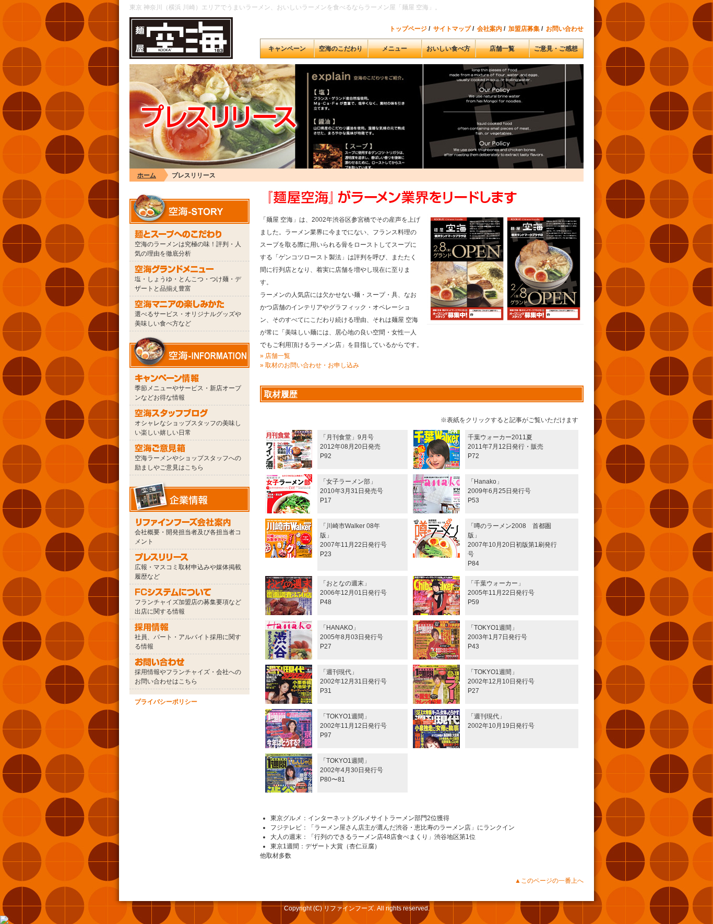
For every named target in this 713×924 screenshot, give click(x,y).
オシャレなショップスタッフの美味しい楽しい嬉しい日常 (188, 427)
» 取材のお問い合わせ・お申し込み (309, 365)
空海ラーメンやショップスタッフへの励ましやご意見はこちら (188, 462)
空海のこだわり (341, 48)
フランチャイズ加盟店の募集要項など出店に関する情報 (188, 606)
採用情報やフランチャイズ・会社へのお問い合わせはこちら (188, 676)
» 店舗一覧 (275, 355)
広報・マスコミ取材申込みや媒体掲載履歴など (188, 571)
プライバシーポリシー (166, 701)
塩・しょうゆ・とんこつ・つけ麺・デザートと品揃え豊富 (188, 283)
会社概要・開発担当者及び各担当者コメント (188, 537)
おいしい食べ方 (448, 48)
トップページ (408, 28)
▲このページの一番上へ (549, 880)
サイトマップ (452, 28)
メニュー (394, 48)
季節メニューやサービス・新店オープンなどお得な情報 (188, 393)
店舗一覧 (502, 48)
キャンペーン (287, 48)
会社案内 (489, 28)
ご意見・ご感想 (556, 48)
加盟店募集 (524, 28)
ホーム (146, 175)
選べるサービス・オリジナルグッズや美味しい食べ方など (188, 318)
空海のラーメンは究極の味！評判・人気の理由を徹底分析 (188, 249)
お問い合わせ (565, 28)
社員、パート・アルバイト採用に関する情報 (188, 641)
